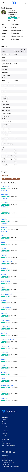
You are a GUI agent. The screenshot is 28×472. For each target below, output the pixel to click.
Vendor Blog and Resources (8, 445)
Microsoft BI (4, 274)
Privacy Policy (5, 458)
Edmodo (3, 378)
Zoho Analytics (4, 194)
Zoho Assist (4, 313)
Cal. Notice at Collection (8, 462)
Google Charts (4, 352)
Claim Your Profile (6, 443)
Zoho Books (4, 219)
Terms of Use (5, 455)
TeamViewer (4, 333)
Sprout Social (4, 398)
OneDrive (3, 248)
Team (3, 421)
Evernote (3, 359)
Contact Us (4, 427)
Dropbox (3, 365)
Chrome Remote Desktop (7, 294)
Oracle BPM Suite (5, 281)
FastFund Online (5, 346)
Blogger (3, 287)
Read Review (4, 190)
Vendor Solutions (6, 442)
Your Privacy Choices (7, 460)
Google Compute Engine (7, 385)
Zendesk (3, 242)
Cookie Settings (5, 464)
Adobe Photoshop (5, 320)
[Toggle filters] (2, 3)
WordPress (3, 372)
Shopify (3, 235)
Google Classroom (5, 326)
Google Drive (4, 268)
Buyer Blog (4, 435)
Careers (4, 423)
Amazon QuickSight (6, 307)
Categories (4, 433)
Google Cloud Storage (6, 261)
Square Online (4, 202)
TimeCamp (3, 227)
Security (4, 457)
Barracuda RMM (5, 186)
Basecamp (3, 391)
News (3, 425)
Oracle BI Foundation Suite (7, 339)
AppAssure (3, 300)
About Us (4, 419)
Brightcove (3, 211)
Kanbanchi (3, 255)
